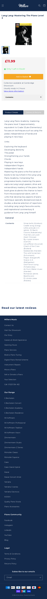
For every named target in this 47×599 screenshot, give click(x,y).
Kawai (6, 472)
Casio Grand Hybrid (12, 467)
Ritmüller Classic (11, 452)
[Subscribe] (40, 577)
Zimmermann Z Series (13, 447)
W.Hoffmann (9, 418)
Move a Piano (10, 370)
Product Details (11, 112)
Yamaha (7, 482)
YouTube (7, 535)
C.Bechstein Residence (14, 413)
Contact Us (9, 325)
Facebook (8, 520)
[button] (2, 5)
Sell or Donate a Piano (13, 375)
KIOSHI (7, 497)
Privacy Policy (10, 559)
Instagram (8, 525)
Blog (6, 540)
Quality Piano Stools (12, 502)
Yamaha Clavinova (11, 492)
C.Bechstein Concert (12, 403)
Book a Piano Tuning (12, 355)
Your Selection (10, 380)
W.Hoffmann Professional (14, 423)
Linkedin (7, 530)
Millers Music (20, 595)
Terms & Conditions (12, 554)
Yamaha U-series (11, 487)
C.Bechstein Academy (13, 408)
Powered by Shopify (29, 595)
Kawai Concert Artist (12, 477)
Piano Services (10, 350)
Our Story (8, 335)
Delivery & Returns (33, 112)
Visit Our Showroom (12, 330)
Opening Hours (10, 345)
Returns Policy (10, 564)
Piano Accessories (11, 507)
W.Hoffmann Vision (12, 433)
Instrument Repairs (12, 365)
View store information (14, 91)
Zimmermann (10, 438)
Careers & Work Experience (15, 340)
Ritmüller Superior (11, 457)
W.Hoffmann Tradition (13, 428)
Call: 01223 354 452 (11, 384)
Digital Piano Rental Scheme (16, 360)
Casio (6, 462)
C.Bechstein (9, 398)
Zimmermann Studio (13, 443)
